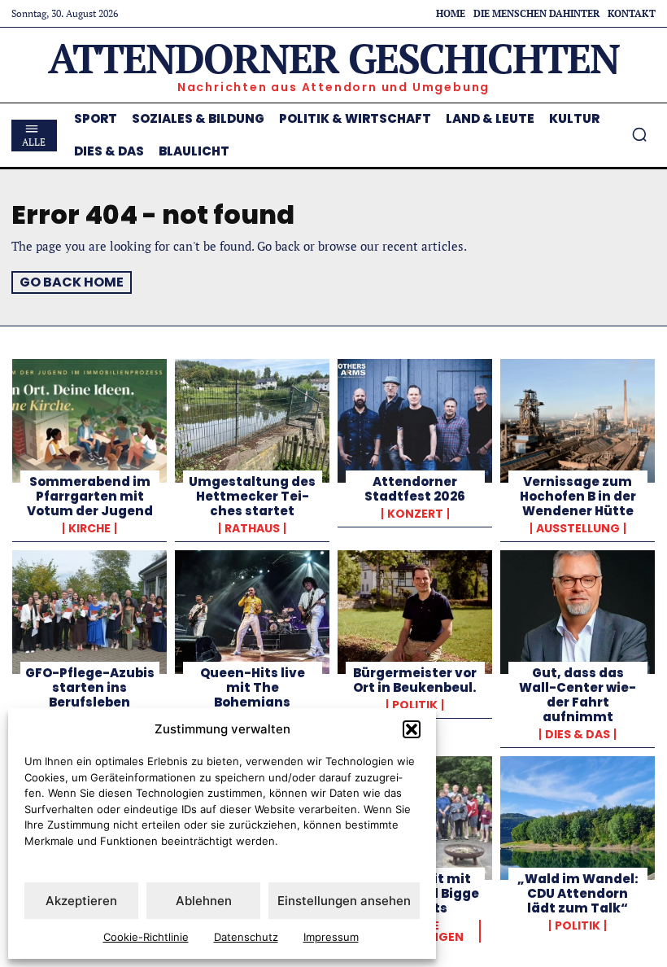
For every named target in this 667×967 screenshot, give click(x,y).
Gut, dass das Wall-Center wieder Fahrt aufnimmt (577, 694)
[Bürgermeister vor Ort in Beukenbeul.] (415, 612)
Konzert (415, 513)
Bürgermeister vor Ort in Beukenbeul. (415, 680)
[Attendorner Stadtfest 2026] (415, 421)
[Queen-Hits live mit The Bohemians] (252, 612)
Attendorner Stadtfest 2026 (414, 489)
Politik (415, 705)
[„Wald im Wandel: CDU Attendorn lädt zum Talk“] (577, 818)
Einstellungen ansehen (344, 900)
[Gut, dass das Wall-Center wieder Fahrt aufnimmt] (577, 612)
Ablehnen (204, 900)
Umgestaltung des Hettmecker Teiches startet (252, 496)
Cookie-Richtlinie (146, 936)
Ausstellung (578, 528)
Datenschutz (246, 936)
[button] (411, 729)
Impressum (331, 936)
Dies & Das (577, 734)
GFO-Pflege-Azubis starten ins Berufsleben (90, 687)
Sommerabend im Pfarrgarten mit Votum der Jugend (90, 496)
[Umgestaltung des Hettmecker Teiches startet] (252, 421)
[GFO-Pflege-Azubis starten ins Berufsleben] (89, 612)
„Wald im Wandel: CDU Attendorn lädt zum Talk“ (578, 893)
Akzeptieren (81, 900)
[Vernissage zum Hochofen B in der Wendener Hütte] (577, 421)
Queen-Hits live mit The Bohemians (252, 687)
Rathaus (252, 528)
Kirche (89, 528)
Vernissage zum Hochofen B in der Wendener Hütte (578, 496)
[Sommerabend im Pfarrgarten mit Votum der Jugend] (89, 421)
